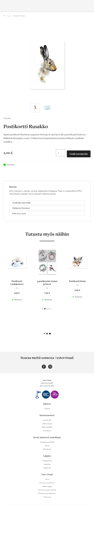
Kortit (47, 446)
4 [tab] (49, 308)
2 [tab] (45, 308)
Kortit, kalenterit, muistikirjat (47, 437)
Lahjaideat (47, 464)
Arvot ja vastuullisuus (47, 483)
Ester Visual (47, 474)
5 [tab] (51, 308)
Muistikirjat (47, 449)
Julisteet (47, 403)
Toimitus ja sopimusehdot (47, 490)
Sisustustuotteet (47, 415)
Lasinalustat (47, 420)
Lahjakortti (47, 468)
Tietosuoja (47, 497)
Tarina (47, 479)
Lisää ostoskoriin (79, 154)
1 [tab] (42, 308)
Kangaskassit (47, 461)
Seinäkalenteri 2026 (47, 442)
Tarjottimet (47, 430)
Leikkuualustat (47, 423)
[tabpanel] (17, 275)
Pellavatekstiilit (47, 427)
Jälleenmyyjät (47, 486)
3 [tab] (47, 308)
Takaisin (7, 118)
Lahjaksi (47, 455)
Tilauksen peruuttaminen (47, 493)
